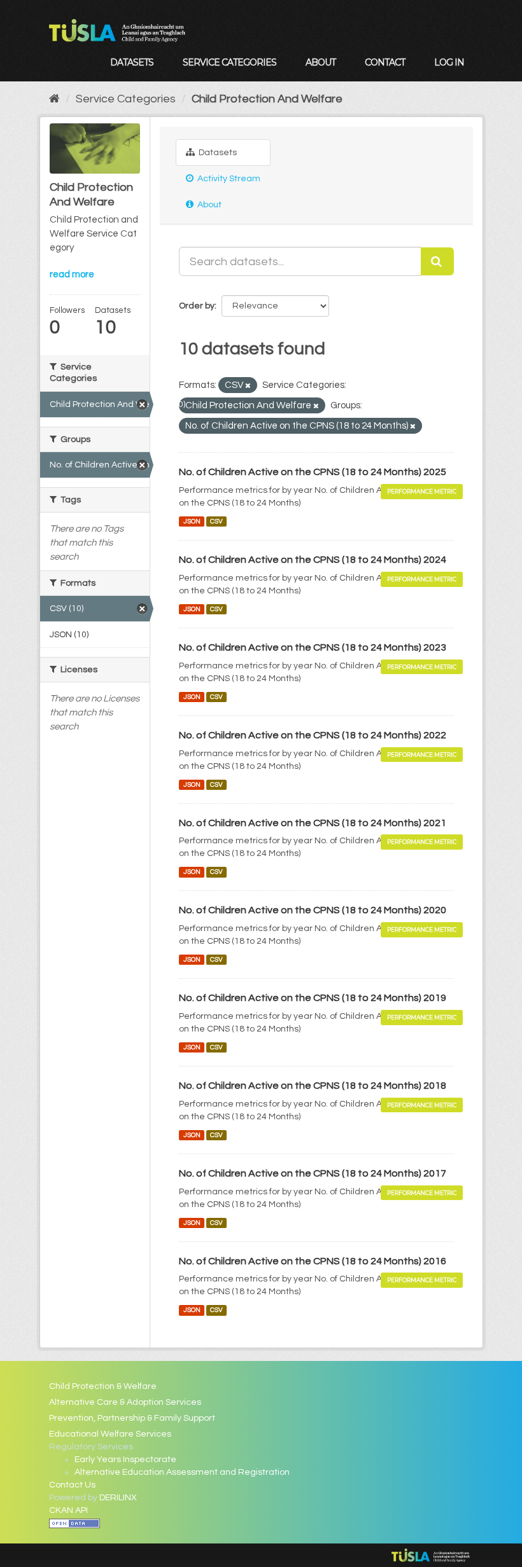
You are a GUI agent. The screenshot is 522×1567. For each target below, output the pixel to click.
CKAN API (68, 1510)
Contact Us (72, 1485)
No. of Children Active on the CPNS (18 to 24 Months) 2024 (312, 560)
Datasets (131, 62)
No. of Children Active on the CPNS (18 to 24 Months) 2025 (312, 472)
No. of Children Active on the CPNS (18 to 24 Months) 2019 (312, 998)
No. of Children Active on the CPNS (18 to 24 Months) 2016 (312, 1261)
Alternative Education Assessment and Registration (182, 1472)
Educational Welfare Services (110, 1434)
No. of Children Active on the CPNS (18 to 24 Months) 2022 (312, 735)
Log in (449, 62)
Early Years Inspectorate (125, 1459)
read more (72, 274)
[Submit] (437, 261)
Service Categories (229, 62)
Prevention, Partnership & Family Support (132, 1418)
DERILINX (118, 1497)
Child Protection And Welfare (267, 99)
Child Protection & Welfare (103, 1386)
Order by (197, 305)
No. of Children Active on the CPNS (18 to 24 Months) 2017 (312, 1173)
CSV (216, 521)
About (320, 62)
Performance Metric (421, 491)
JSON (192, 521)
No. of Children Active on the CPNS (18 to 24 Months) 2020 (312, 910)
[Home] (54, 99)
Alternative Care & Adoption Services (125, 1402)
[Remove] (248, 385)
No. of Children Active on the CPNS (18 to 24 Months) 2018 (312, 1085)
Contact (385, 62)
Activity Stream (227, 178)
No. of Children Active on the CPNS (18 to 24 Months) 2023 (312, 647)
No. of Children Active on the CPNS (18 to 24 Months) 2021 (312, 823)
